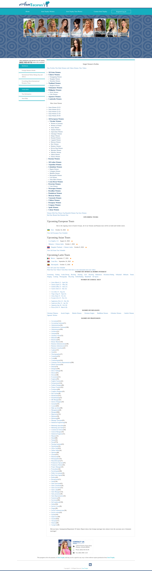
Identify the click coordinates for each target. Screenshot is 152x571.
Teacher (53, 518)
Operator (53, 452)
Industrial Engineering (57, 422)
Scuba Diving (65, 274)
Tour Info (25, 89)
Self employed (55, 502)
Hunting (80, 274)
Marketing (54, 418)
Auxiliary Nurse (56, 335)
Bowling (73, 274)
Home (27, 11)
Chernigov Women (56, 134)
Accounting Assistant (57, 323)
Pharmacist (54, 456)
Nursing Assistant (56, 444)
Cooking (55, 276)
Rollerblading (79, 276)
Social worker (55, 512)
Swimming (50, 274)
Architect (54, 331)
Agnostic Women (52, 315)
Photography (63, 276)
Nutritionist (54, 446)
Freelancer (54, 389)
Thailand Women (54, 83)
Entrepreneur (55, 383)
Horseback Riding (109, 274)
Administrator (55, 329)
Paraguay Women (54, 203)
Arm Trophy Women (47, 11)
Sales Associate (55, 483)
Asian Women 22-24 (54, 111)
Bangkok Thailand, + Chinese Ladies (62, 247)
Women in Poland (56, 125)
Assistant (53, 333)
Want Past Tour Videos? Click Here (57, 270)
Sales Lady (54, 490)
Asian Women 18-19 (54, 107)
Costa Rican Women (55, 182)
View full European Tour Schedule (57, 233)
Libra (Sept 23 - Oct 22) (58, 296)
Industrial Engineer (57, 434)
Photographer (55, 458)
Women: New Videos (80, 68)
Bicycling (71, 276)
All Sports (95, 276)
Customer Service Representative (61, 362)
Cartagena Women (55, 171)
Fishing (57, 274)
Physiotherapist (55, 461)
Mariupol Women (56, 150)
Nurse (53, 442)
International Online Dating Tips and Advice (32, 75)
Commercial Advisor (57, 430)
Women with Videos (68, 68)
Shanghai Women (55, 79)
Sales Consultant (56, 485)
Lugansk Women (56, 140)
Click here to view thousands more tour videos (81, 270)
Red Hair (49, 215)
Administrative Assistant (58, 327)
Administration (55, 325)
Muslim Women (76, 313)
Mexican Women (54, 195)
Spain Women (53, 207)
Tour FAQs (25, 98)
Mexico (53, 258)
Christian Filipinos (52, 313)
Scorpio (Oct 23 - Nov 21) (59, 298)
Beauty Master (55, 342)
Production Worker (56, 465)
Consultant (54, 356)
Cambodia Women (55, 99)
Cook (52, 358)
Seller (53, 504)
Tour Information (26, 94)
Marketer (54, 416)
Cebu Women (53, 94)
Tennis (132, 274)
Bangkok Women (55, 85)
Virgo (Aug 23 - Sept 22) (58, 294)
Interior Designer (56, 402)
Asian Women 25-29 (54, 113)
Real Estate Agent (56, 475)
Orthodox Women (116, 313)
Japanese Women (54, 96)
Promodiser (54, 469)
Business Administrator (58, 346)
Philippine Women (54, 90)
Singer (53, 508)
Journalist (54, 404)
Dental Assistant (56, 364)
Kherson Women (56, 142)
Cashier (53, 350)
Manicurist (54, 414)
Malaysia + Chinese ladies (56, 244)
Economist (54, 377)
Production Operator (57, 463)
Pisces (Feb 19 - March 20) (59, 307)
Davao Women (54, 92)
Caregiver (54, 525)
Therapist (54, 521)
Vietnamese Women (55, 88)
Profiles (25, 66)
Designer (53, 368)
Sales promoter (55, 494)
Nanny (53, 440)
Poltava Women (55, 156)
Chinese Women (54, 75)
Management (55, 410)
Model (53, 438)
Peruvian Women (54, 184)
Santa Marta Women (56, 179)
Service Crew (55, 506)
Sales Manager (55, 492)
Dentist (53, 366)
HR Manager (55, 399)
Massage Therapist (56, 420)
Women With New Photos (54, 213)
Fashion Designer (56, 385)
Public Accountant (56, 473)
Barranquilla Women (56, 175)
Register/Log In (121, 11)
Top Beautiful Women (69, 213)
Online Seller (55, 450)
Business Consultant (57, 348)
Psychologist (55, 471)
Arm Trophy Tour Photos (73, 11)
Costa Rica (54, 261)
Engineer (54, 379)
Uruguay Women (54, 205)
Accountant (54, 321)
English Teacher (56, 381)
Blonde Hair (56, 215)
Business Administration (58, 344)
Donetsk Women (55, 138)
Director (53, 373)
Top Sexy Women (81, 213)
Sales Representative (57, 496)
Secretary (54, 500)
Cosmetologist (55, 360)
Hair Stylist (54, 393)
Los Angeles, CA (54, 241)
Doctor (53, 375)
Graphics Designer (56, 391)
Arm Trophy (61, 557)
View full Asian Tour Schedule (56, 250)
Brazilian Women (54, 191)
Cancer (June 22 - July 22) (59, 288)
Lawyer (53, 406)
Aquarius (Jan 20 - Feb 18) (59, 305)
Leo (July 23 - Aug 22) (58, 292)
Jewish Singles (65, 313)
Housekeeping (55, 397)
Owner (53, 454)
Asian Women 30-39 (54, 115)
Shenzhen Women (55, 81)
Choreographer (55, 354)
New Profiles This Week (54, 68)
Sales (52, 481)
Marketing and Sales (57, 427)
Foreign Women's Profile (28, 70)
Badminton (98, 274)
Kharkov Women (56, 146)
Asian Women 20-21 (54, 109)
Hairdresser (54, 395)
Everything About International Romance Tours (30, 82)
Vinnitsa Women (55, 129)
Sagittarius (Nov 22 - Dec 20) (60, 301)
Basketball (88, 276)
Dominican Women (55, 193)
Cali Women (53, 177)
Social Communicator (57, 510)
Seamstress (54, 498)
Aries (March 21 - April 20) (59, 282)
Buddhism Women (102, 313)
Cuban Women (53, 210)
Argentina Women (54, 164)
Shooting (91, 274)
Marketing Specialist (57, 425)
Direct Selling (55, 371)
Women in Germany (57, 123)
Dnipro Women (55, 136)
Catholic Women (129, 313)
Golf (85, 274)
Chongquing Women (56, 77)
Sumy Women (55, 127)
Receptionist (54, 479)
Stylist (53, 514)
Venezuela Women (54, 198)
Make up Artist (55, 408)
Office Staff (54, 448)
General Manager (56, 432)
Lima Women (54, 186)
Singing (49, 276)
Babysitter (54, 337)
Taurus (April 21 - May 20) (59, 284)
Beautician (54, 339)
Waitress (53, 523)
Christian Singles (89, 313)
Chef (52, 352)
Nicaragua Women (55, 188)
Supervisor (54, 516)
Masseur (53, 436)
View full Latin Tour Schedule (56, 267)
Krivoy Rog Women (57, 148)
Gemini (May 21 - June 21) (59, 286)
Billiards (125, 274)
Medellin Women (55, 173)
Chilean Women (54, 200)
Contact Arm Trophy (100, 11)
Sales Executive (55, 487)
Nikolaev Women (56, 152)
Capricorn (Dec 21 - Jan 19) (59, 303)
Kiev (52, 230)
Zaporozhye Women (57, 132)
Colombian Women (55, 167)
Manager (53, 412)
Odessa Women (55, 154)
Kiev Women (55, 144)
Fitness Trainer (55, 387)
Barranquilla (54, 264)
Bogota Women (54, 169)
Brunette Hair (64, 215)
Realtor (53, 477)
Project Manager (56, 467)
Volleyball (119, 274)
